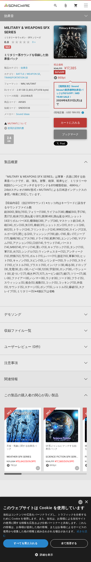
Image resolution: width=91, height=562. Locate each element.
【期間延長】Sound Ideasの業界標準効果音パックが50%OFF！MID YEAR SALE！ (69, 91)
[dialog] (45, 529)
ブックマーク (70, 134)
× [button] (86, 502)
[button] (45, 554)
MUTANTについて (15, 123)
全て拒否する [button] (69, 543)
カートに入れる (70, 122)
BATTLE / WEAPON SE (28, 73)
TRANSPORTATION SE (16, 77)
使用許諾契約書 (14, 128)
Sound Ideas (23, 114)
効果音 (24, 67)
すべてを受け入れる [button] (25, 543)
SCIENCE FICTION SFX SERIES (62, 456)
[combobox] (80, 502)
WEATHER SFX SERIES (19, 456)
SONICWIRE (17, 5)
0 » (34, 42)
